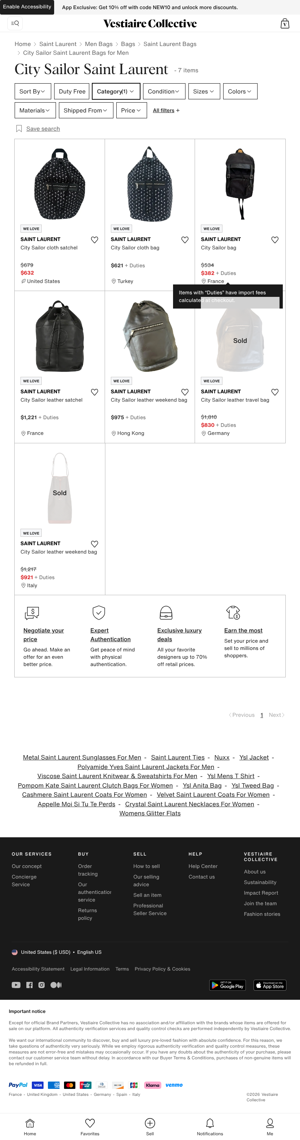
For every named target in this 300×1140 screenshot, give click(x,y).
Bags (128, 43)
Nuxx (221, 757)
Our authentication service (95, 892)
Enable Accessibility (27, 7)
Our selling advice (146, 880)
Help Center (203, 866)
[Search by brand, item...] (15, 23)
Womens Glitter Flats (149, 813)
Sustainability (260, 882)
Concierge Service (24, 880)
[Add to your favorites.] (94, 240)
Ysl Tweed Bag (253, 785)
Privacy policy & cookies (162, 968)
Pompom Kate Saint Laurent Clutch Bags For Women (95, 785)
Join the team (260, 903)
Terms (122, 968)
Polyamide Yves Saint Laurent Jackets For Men (146, 767)
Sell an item (147, 895)
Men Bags (99, 43)
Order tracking (88, 870)
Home (23, 43)
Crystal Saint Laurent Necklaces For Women (189, 804)
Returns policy (87, 914)
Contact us (202, 877)
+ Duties (135, 265)
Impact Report (261, 893)
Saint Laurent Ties (178, 757)
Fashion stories (262, 914)
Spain (121, 1094)
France (15, 1094)
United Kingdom (42, 1094)
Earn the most (243, 630)
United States (76, 1094)
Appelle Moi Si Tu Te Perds (76, 804)
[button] (285, 23)
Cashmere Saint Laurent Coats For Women (84, 794)
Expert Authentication (110, 634)
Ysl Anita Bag (202, 785)
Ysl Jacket (254, 757)
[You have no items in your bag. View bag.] (285, 23)
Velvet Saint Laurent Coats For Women (213, 794)
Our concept (27, 866)
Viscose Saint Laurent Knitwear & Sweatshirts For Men (117, 776)
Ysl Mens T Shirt (230, 776)
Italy (136, 1094)
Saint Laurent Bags (169, 43)
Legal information (89, 968)
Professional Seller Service (149, 909)
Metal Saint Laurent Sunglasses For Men (82, 757)
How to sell (146, 866)
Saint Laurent (57, 43)
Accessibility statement (38, 968)
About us (255, 872)
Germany (102, 1094)
